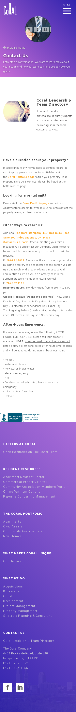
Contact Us (14, 632)
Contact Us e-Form (15, 242)
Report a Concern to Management (29, 496)
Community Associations (23, 531)
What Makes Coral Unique (27, 553)
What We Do (14, 578)
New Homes (12, 536)
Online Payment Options (22, 491)
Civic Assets (12, 526)
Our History (12, 561)
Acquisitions (13, 586)
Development (13, 601)
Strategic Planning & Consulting (28, 615)
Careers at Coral (19, 444)
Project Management (19, 606)
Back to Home (15, 48)
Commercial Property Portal (25, 481)
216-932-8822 (15, 260)
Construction (13, 596)
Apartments (12, 521)
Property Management (20, 610)
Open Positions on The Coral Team (30, 452)
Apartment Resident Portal (23, 477)
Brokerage (11, 591)
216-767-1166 (15, 283)
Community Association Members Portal (34, 486)
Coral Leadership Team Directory (28, 640)
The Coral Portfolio (23, 513)
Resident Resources (22, 469)
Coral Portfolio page (21, 176)
